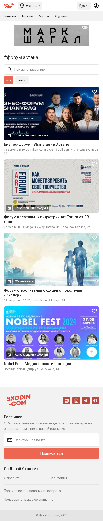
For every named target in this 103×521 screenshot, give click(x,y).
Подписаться (51, 453)
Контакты (59, 478)
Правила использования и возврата (32, 491)
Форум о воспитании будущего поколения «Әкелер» (43, 292)
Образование (24, 281)
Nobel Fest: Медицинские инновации (37, 363)
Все (8, 80)
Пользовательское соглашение (28, 499)
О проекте (12, 478)
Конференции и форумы (31, 135)
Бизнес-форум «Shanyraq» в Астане (36, 144)
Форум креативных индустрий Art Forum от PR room (46, 219)
